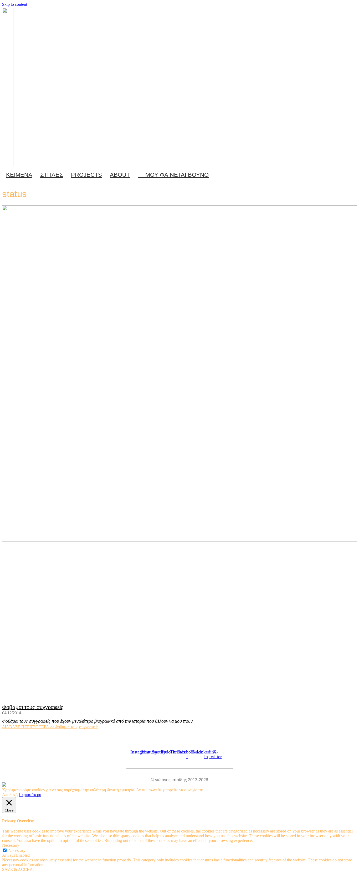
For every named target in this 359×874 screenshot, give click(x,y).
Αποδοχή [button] (10, 794)
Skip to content (14, 4)
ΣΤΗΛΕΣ (51, 174)
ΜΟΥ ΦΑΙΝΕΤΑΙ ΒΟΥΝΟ (175, 174)
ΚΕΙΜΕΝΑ (19, 174)
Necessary (16, 850)
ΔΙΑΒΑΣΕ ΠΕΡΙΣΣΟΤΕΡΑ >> (50, 727)
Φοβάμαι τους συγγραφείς (32, 707)
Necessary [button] (10, 845)
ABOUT (120, 174)
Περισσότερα (30, 794)
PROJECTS (86, 174)
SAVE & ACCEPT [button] (18, 869)
